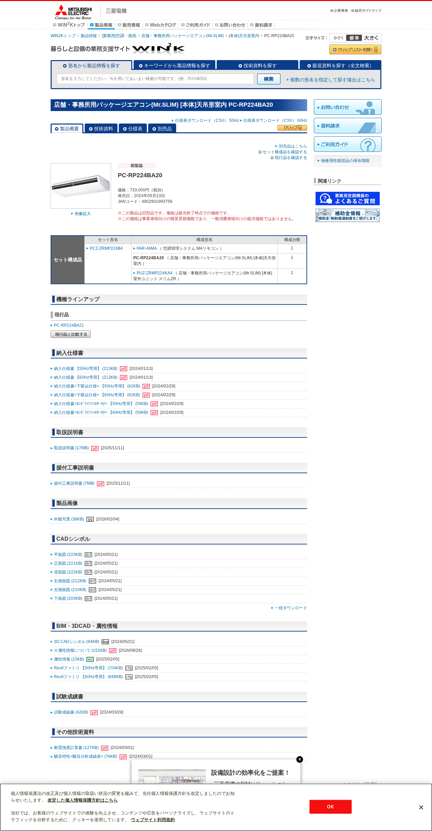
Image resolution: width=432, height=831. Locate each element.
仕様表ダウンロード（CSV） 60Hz (275, 120)
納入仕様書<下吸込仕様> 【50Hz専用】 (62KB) (97, 386)
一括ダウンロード (291, 608)
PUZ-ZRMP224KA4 (154, 273)
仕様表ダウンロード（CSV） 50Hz (207, 120)
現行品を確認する (291, 157)
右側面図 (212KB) (70, 581)
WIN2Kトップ (63, 35)
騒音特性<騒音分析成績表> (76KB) (86, 756)
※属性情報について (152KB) (81, 650)
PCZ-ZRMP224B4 (106, 248)
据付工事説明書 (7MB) (75, 483)
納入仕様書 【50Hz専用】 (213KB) (86, 368)
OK (330, 806)
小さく (341, 38)
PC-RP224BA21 (69, 325)
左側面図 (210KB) (70, 589)
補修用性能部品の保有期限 (345, 160)
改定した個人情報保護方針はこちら (83, 800)
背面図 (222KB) (68, 572)
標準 (354, 37)
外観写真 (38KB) (69, 519)
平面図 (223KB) (68, 554)
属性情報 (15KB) (69, 659)
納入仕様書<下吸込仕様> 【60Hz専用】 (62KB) (97, 395)
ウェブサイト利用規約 (153, 819)
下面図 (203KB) (68, 598)
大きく (367, 38)
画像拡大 (83, 213)
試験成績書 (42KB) (71, 712)
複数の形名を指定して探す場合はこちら (332, 79)
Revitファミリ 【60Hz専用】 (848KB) (89, 676)
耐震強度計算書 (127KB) (77, 747)
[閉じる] (421, 807)
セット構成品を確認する (285, 152)
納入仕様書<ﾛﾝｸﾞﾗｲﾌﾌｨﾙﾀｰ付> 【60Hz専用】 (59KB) (101, 412)
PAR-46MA (147, 248)
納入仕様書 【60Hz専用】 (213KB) (86, 377)
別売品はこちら (293, 146)
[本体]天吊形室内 (244, 35)
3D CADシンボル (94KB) (77, 641)
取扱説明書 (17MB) (72, 448)
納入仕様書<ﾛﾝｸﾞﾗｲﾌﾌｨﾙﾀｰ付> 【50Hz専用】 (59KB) (101, 403)
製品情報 (89, 35)
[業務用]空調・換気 (119, 35)
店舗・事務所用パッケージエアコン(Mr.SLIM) (182, 35)
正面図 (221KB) (68, 563)
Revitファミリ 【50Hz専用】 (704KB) (89, 668)
